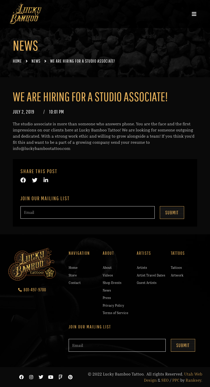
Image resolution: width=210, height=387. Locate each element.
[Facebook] (21, 377)
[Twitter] (41, 377)
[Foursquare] (60, 377)
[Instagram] (31, 377)
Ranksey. (194, 380)
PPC (175, 380)
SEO (165, 380)
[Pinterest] (70, 377)
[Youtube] (50, 377)
